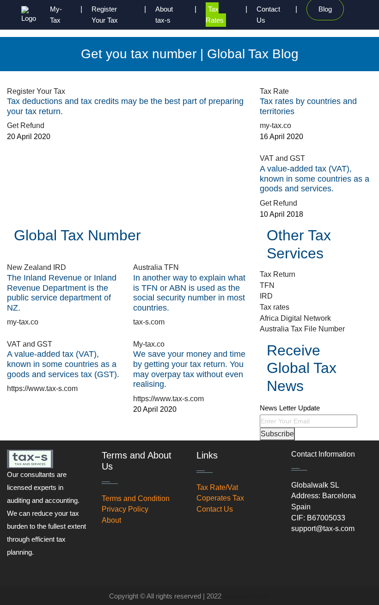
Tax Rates (215, 14)
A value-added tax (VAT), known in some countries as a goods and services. (314, 178)
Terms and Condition (136, 498)
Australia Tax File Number (302, 329)
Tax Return (277, 274)
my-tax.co (275, 125)
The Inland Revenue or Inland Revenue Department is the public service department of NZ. (61, 292)
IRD (266, 296)
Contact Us (214, 509)
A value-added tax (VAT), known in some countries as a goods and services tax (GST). (63, 364)
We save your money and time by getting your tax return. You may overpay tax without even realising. (189, 369)
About (111, 520)
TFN (267, 285)
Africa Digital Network (295, 318)
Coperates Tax (220, 498)
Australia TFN (156, 267)
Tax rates (274, 307)
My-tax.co (149, 344)
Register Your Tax (36, 91)
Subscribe (277, 434)
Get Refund (25, 125)
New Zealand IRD (36, 267)
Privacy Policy (125, 509)
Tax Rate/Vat (217, 487)
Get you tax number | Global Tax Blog (190, 54)
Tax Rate (274, 91)
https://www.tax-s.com (42, 388)
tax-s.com (149, 322)
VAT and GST (282, 158)
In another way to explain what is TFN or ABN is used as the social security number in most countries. (189, 292)
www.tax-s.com (246, 596)
